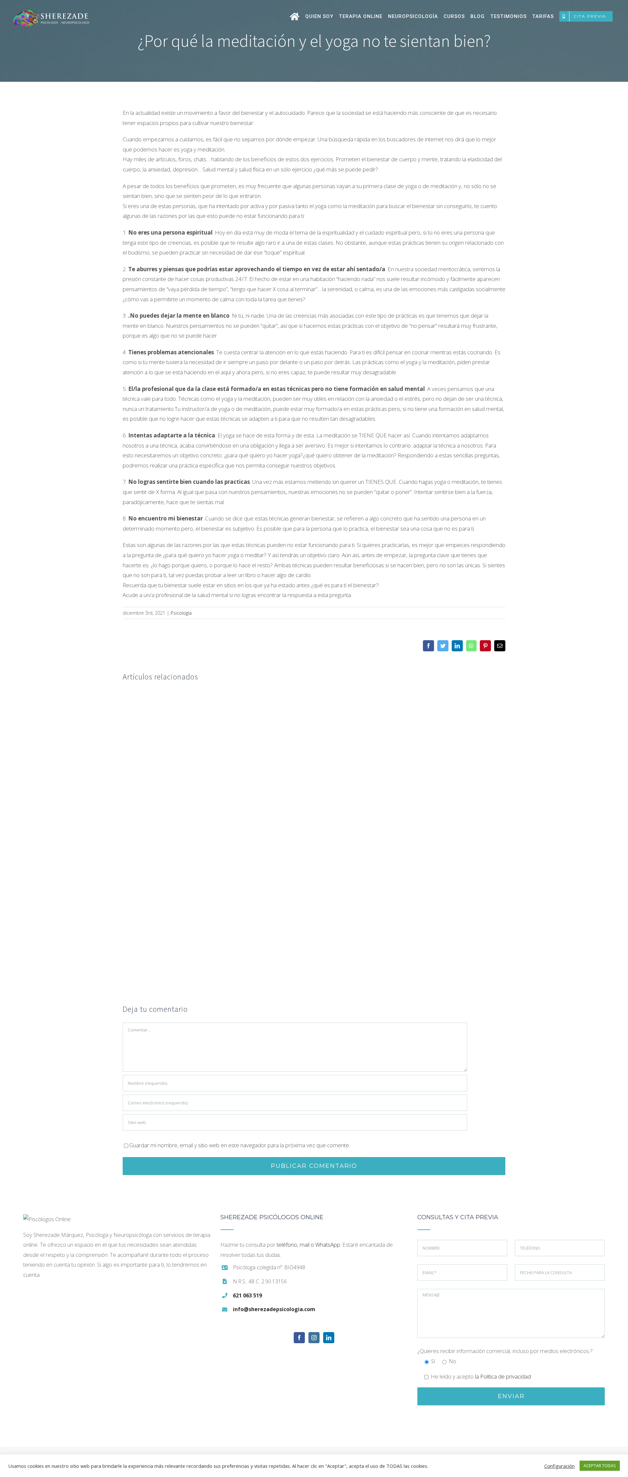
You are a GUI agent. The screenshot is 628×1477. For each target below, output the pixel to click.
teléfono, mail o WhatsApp (308, 1244)
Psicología (181, 613)
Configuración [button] (559, 1466)
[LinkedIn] (328, 1337)
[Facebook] (299, 1337)
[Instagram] (314, 1337)
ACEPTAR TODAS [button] (600, 1465)
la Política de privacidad (503, 1376)
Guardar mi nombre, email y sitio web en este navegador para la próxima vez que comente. (239, 1145)
